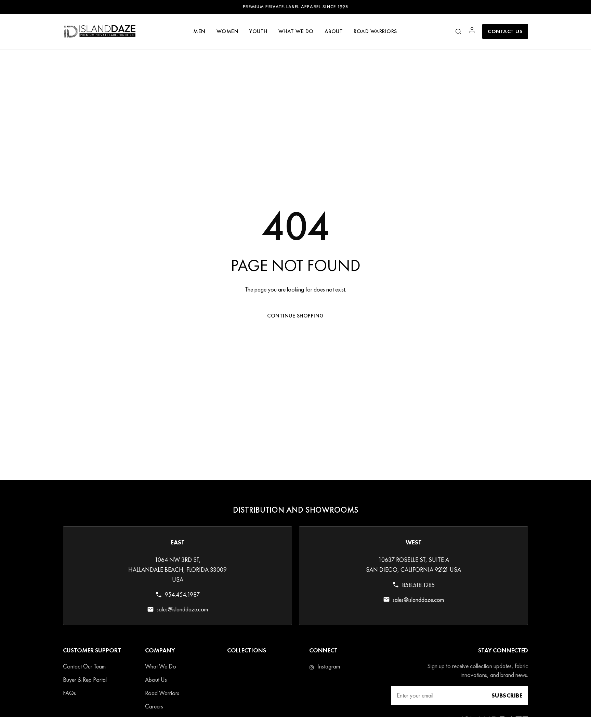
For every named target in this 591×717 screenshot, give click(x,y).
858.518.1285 (418, 585)
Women (227, 31)
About (334, 31)
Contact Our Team (84, 667)
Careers (154, 707)
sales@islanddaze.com (182, 609)
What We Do (160, 667)
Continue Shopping (295, 315)
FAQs (69, 693)
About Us (156, 680)
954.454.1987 (182, 595)
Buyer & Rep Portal (85, 680)
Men (199, 31)
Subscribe (507, 696)
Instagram (328, 667)
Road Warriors (162, 693)
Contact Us (505, 31)
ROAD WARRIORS (375, 31)
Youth (258, 31)
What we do (296, 31)
